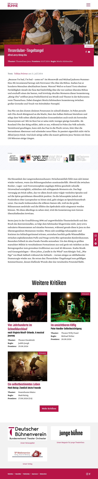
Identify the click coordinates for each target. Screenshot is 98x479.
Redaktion (10, 474)
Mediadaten (26, 474)
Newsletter (18, 474)
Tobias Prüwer (21, 73)
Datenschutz (43, 474)
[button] (85, 51)
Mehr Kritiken (49, 408)
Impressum (35, 474)
